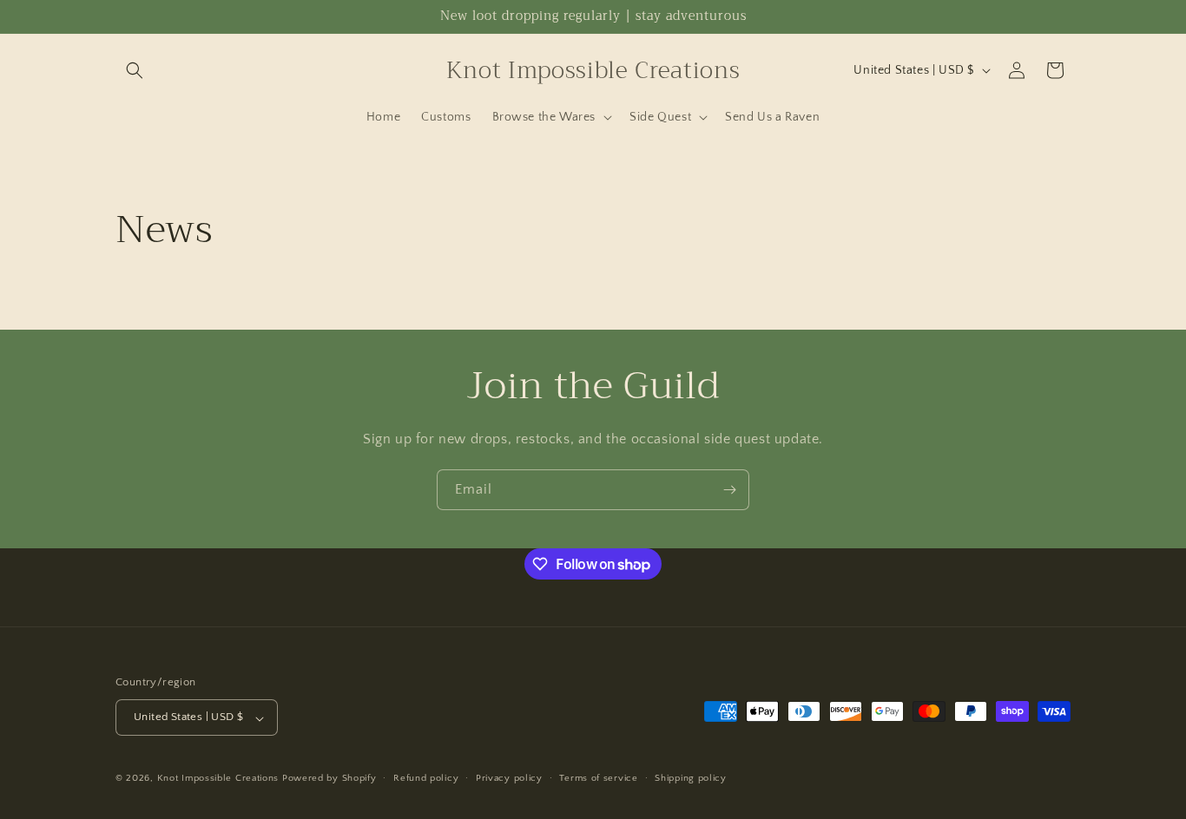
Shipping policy (691, 778)
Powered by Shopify (329, 779)
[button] (134, 70)
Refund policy (425, 778)
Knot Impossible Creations (218, 779)
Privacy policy (509, 778)
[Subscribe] (729, 489)
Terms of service (598, 778)
